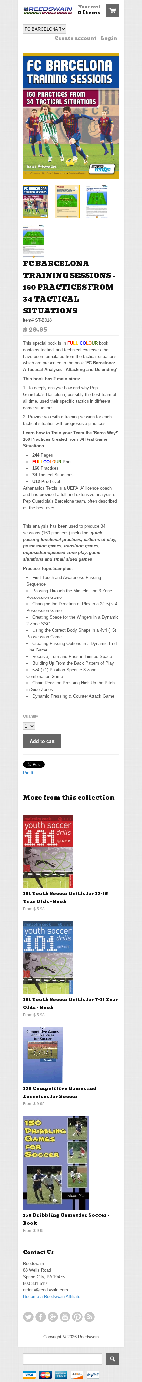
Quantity (30, 716)
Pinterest (77, 1317)
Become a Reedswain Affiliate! (52, 1296)
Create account (76, 38)
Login (109, 38)
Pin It (28, 772)
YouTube (65, 1317)
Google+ (53, 1317)
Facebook (40, 1317)
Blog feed (89, 1317)
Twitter (28, 1317)
